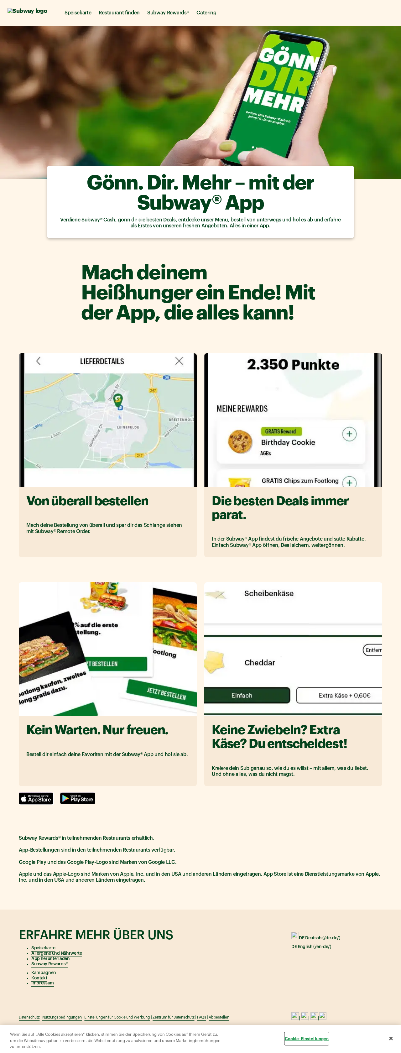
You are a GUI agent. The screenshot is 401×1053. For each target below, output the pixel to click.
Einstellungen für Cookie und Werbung (117, 1017)
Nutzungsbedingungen (62, 1017)
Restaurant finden (119, 12)
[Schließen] (391, 1038)
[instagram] (304, 1018)
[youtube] (314, 1018)
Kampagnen (43, 973)
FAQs (201, 1017)
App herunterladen (50, 959)
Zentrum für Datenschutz (173, 1017)
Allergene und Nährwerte (56, 953)
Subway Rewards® (168, 12)
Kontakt (39, 978)
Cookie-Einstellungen (307, 1038)
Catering (206, 12)
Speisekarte (78, 12)
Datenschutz (29, 1017)
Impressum (42, 983)
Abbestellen (219, 1017)
